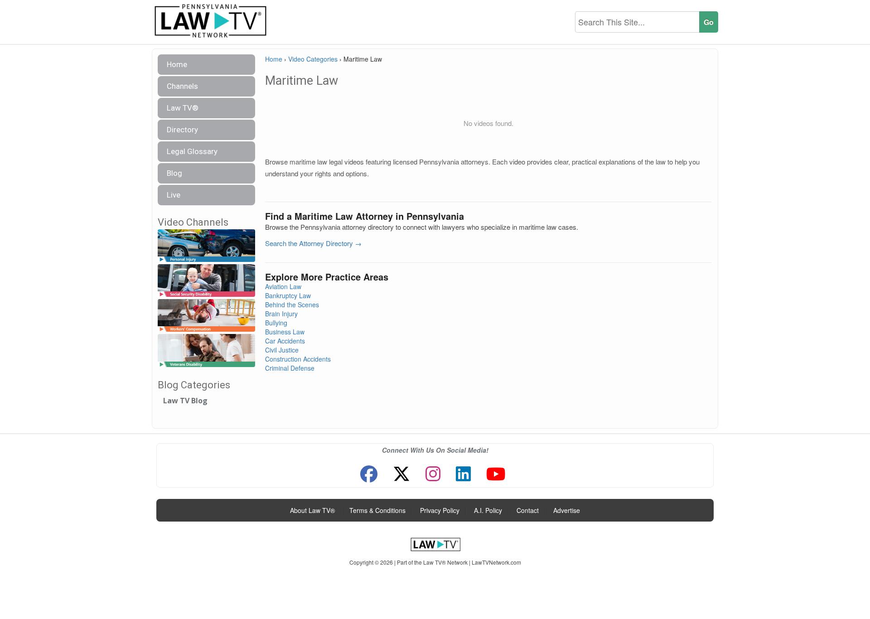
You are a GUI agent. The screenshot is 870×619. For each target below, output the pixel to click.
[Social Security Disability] (206, 280)
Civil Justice (282, 349)
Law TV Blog (185, 401)
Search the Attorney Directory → (313, 243)
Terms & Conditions (377, 510)
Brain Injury (281, 313)
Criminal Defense (289, 367)
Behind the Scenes (292, 304)
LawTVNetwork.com (496, 562)
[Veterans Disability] (206, 351)
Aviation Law (283, 286)
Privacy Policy (439, 510)
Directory (182, 129)
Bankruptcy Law (288, 295)
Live (173, 194)
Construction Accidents (298, 358)
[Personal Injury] (206, 246)
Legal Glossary (192, 151)
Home (177, 64)
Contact (528, 510)
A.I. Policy (488, 510)
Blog (174, 173)
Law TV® (182, 107)
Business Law (284, 331)
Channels (182, 86)
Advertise (566, 510)
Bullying (276, 322)
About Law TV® (312, 510)
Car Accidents (285, 340)
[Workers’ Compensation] (206, 316)
